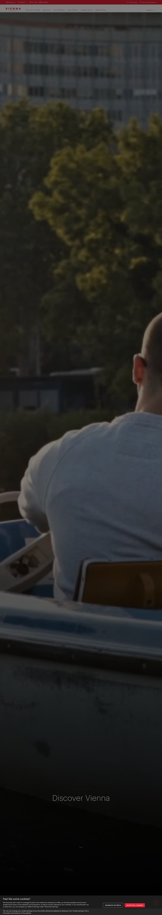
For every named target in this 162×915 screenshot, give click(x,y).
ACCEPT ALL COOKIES (135, 905)
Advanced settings (113, 905)
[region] (81, 905)
